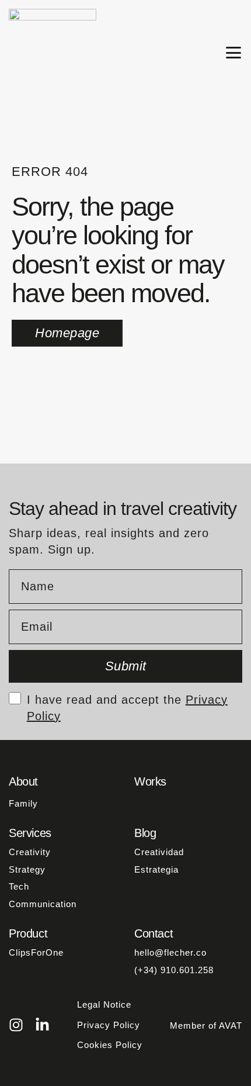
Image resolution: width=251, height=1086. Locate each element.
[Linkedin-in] (42, 1025)
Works (150, 781)
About (23, 781)
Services (30, 832)
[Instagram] (16, 1025)
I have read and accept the (127, 699)
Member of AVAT (206, 1025)
